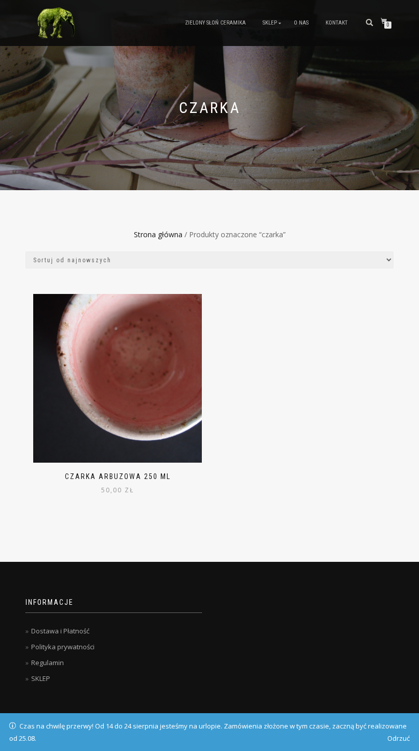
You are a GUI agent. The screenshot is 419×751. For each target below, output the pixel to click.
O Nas (301, 22)
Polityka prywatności (63, 646)
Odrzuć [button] (398, 738)
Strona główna (158, 234)
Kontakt (336, 22)
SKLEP (270, 22)
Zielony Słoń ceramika (215, 22)
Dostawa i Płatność (60, 630)
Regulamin (47, 662)
